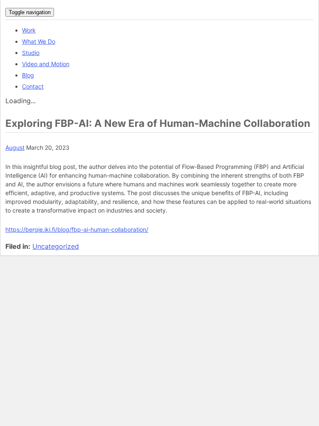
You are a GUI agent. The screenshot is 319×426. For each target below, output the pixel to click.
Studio (30, 52)
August (15, 147)
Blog (28, 75)
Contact (33, 86)
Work (29, 30)
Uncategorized (55, 246)
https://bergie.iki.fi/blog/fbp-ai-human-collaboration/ (76, 229)
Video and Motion (45, 63)
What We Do (38, 41)
